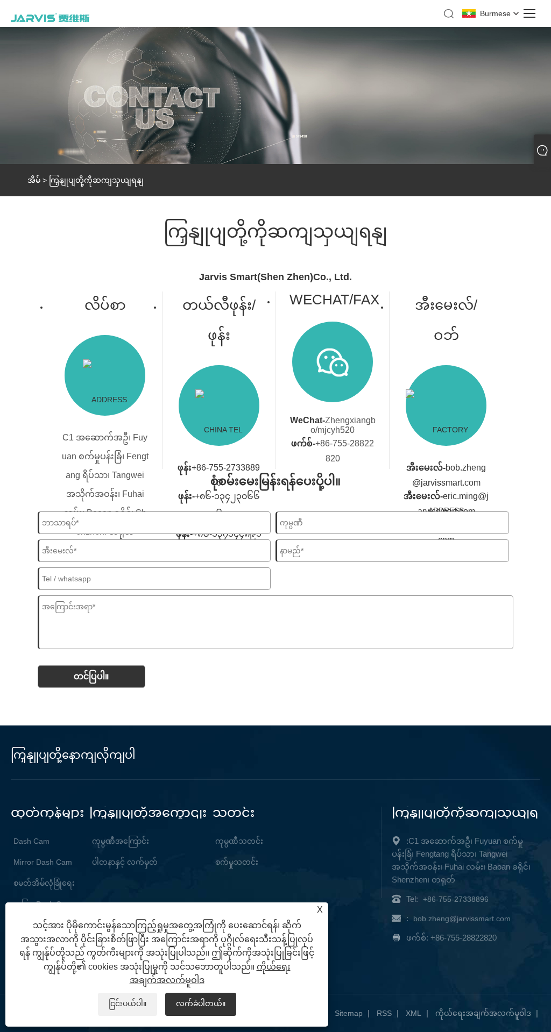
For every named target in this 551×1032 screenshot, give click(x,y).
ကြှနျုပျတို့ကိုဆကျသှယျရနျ (96, 180)
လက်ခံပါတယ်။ (200, 1003)
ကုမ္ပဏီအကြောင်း (120, 841)
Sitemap (349, 1013)
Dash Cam (31, 841)
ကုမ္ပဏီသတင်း (239, 841)
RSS (384, 1013)
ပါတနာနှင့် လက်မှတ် (125, 862)
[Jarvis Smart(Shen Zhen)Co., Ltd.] (50, 20)
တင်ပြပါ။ (91, 676)
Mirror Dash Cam (42, 862)
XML (413, 1013)
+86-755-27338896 (456, 899)
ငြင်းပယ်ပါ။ (127, 1003)
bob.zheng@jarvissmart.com (462, 918)
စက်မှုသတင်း (236, 862)
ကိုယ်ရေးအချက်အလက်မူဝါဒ (483, 1013)
